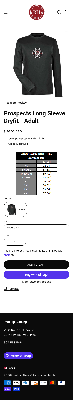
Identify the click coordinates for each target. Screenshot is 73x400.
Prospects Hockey (15, 102)
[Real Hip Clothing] (36, 12)
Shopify (51, 375)
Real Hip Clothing (22, 375)
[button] (59, 12)
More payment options (36, 281)
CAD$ (12, 368)
